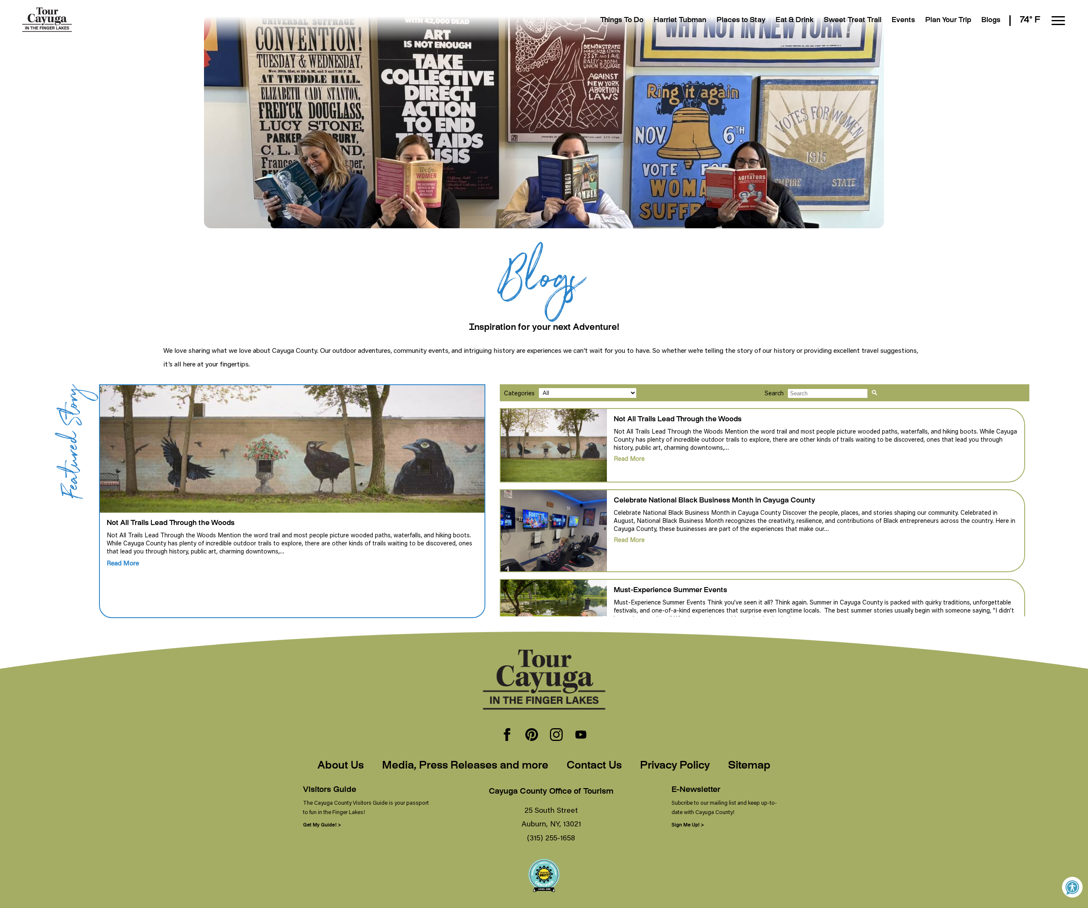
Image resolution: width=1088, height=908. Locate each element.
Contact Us (594, 766)
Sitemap (749, 766)
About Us (340, 766)
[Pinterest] (531, 735)
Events (903, 20)
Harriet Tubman (680, 20)
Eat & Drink (794, 20)
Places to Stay (741, 20)
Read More (123, 562)
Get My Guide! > (322, 824)
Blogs (990, 20)
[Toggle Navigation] (1058, 21)
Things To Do (621, 20)
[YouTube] (581, 735)
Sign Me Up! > (688, 824)
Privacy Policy (675, 766)
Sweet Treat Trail (852, 20)
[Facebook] (507, 735)
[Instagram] (556, 735)
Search (774, 393)
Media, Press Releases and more (465, 766)
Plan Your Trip (948, 20)
